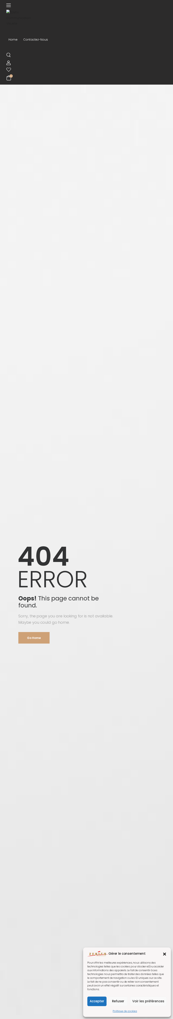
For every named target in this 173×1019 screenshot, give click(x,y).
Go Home (34, 638)
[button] (164, 954)
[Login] (8, 62)
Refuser (118, 1001)
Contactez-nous (35, 39)
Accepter (97, 1001)
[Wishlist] (84, 70)
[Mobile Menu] (84, 5)
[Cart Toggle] (86, 77)
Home (12, 39)
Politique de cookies (125, 1011)
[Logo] (86, 18)
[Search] (9, 55)
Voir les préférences (148, 1001)
